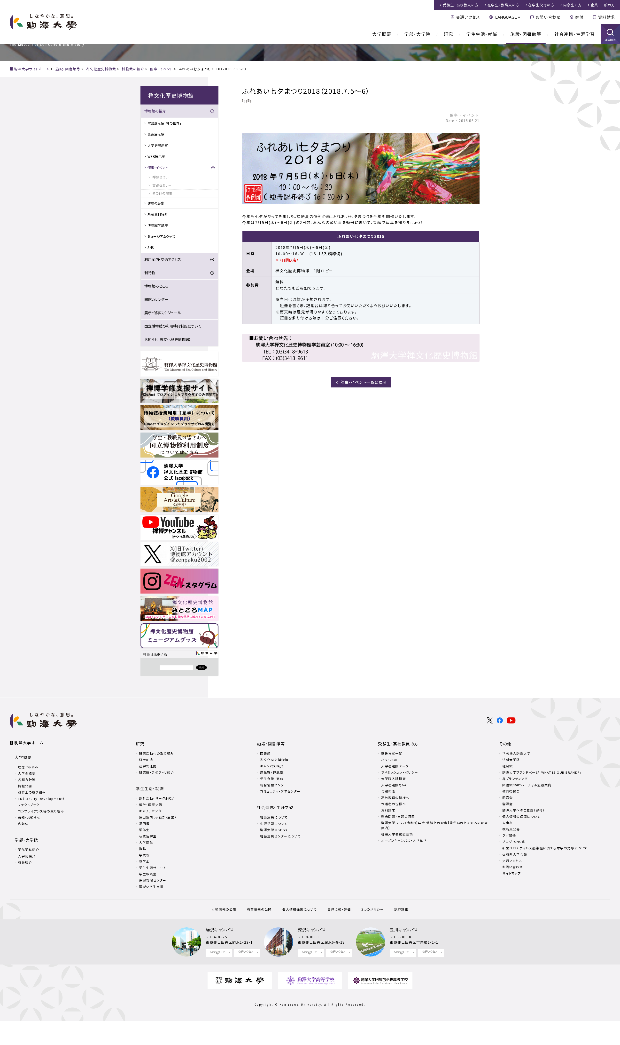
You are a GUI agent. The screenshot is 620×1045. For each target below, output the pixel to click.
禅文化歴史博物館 (274, 759)
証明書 (144, 823)
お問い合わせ (548, 17)
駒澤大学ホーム (29, 743)
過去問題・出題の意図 (398, 816)
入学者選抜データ (395, 766)
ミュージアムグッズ (161, 236)
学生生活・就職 (481, 34)
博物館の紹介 (155, 110)
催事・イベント (157, 167)
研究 (448, 34)
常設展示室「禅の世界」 (164, 123)
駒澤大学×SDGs (273, 830)
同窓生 (572, 4)
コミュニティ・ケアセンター (280, 791)
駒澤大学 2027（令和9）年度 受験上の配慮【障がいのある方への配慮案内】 (434, 825)
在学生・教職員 (503, 4)
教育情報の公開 (259, 909)
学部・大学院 (417, 34)
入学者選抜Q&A (394, 785)
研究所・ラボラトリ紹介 (156, 772)
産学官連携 (148, 766)
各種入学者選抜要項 (397, 834)
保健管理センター (152, 880)
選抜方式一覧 (392, 753)
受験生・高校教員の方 (398, 744)
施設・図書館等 (525, 34)
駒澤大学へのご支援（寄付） (523, 810)
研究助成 (146, 759)
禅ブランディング (515, 778)
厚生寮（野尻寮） (273, 772)
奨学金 (144, 861)
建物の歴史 (155, 203)
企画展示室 (155, 134)
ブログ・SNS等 (513, 841)
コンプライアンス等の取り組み (41, 811)
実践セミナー (162, 185)
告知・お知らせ (29, 817)
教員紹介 (25, 862)
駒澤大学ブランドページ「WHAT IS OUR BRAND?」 (542, 772)
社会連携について (274, 817)
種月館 (507, 766)
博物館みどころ (156, 286)
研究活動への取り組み (156, 753)
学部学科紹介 (28, 849)
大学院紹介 (27, 856)
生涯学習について (274, 823)
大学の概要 (27, 773)
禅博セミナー (162, 177)
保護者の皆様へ (393, 804)
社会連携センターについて (280, 836)
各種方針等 (27, 779)
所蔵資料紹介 (157, 214)
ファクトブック (28, 805)
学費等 (144, 855)
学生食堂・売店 (271, 778)
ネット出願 (389, 759)
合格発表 (388, 791)
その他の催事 (162, 193)
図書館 (265, 753)
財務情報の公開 (224, 909)
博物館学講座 (157, 225)
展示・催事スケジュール (162, 312)
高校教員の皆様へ (395, 797)
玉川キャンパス (404, 929)
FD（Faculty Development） (41, 798)
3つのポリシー (372, 909)
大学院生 (146, 842)
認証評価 (401, 909)
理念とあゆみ (28, 767)
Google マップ (217, 952)
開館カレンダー (156, 299)
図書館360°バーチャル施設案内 (527, 785)
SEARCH (610, 39)
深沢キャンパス (312, 929)
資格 (142, 848)
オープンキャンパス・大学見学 (404, 840)
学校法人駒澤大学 (516, 753)
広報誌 (23, 823)
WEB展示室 (156, 156)
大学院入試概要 (393, 778)
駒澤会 (507, 804)
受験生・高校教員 (461, 4)
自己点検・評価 (339, 909)
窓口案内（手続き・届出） (158, 817)
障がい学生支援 (151, 886)
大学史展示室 (157, 145)
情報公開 (25, 786)
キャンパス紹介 (271, 766)
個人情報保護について (299, 909)
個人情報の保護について (521, 816)
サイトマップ (511, 873)
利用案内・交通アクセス (162, 259)
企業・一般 (603, 4)
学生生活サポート (152, 867)
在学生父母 (541, 4)
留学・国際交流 (150, 804)
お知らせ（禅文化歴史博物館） (167, 339)
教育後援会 (511, 791)
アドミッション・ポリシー (399, 772)
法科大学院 (511, 759)
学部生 (144, 830)
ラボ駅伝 (509, 835)
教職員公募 (511, 829)
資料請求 (606, 17)
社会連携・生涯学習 (574, 34)
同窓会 (507, 797)
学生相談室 (148, 874)
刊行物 (149, 272)
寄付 (579, 17)
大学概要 (381, 34)
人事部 (507, 822)
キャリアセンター (152, 811)
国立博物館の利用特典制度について (172, 326)
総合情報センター (273, 785)
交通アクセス (468, 17)
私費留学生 (148, 836)
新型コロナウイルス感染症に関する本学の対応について (545, 848)
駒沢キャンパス (219, 929)
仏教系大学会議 (514, 854)
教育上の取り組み (32, 792)
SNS (150, 247)
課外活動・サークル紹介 (157, 798)
